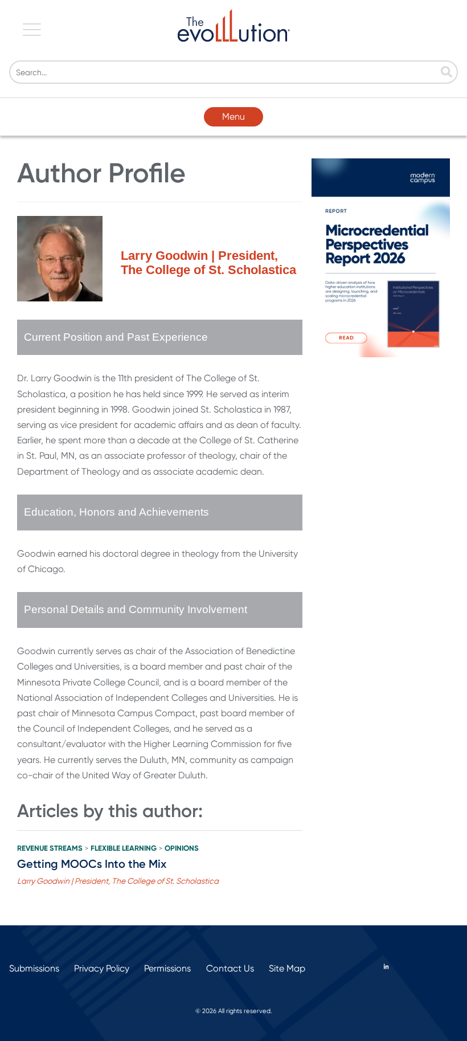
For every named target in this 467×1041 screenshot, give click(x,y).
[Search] (446, 72)
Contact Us (230, 968)
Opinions (182, 848)
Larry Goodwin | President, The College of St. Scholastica (118, 880)
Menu (233, 116)
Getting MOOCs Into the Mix (91, 864)
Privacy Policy (101, 968)
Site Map (287, 968)
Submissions (34, 968)
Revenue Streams (50, 848)
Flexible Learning (124, 848)
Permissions (167, 968)
